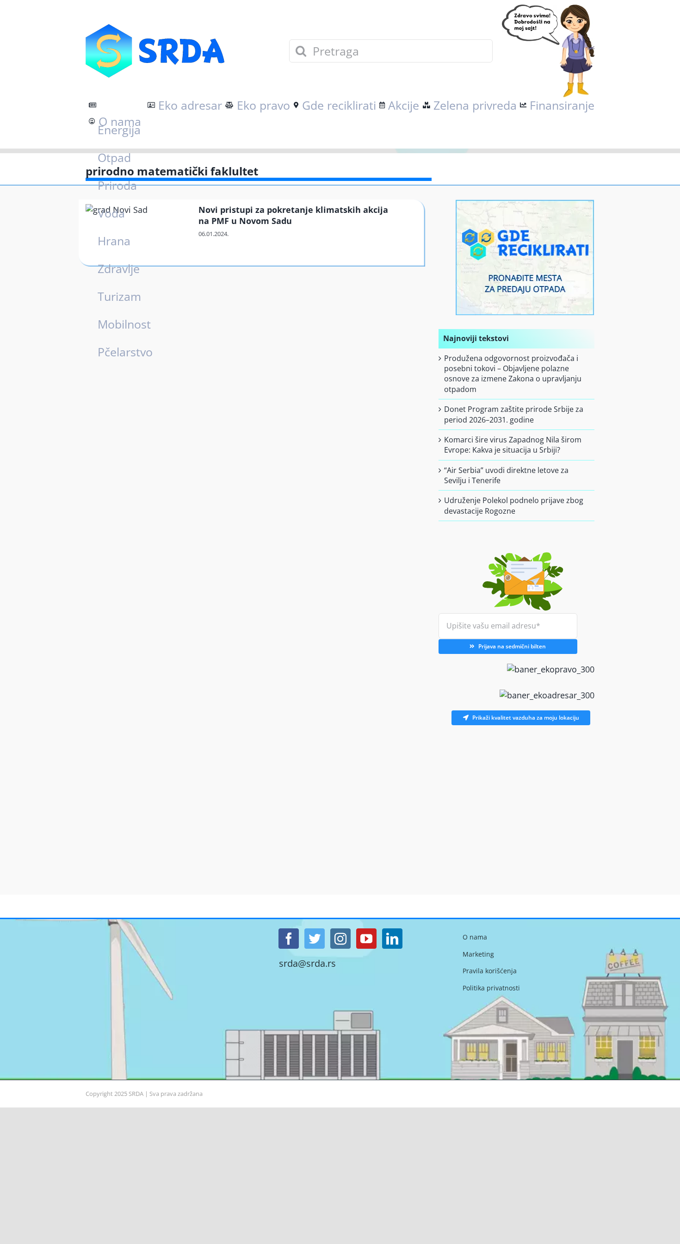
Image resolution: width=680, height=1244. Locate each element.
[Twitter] (314, 938)
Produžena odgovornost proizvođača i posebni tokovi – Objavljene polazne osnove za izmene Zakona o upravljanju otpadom (512, 373)
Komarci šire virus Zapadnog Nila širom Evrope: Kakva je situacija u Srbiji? (512, 445)
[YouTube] (366, 938)
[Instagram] (340, 938)
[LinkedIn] (392, 938)
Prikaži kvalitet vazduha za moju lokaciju (525, 718)
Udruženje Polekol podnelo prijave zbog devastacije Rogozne (513, 505)
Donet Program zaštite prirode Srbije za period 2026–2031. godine (513, 414)
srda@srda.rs (307, 963)
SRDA (136, 1093)
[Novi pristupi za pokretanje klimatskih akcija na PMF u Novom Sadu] (137, 233)
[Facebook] (288, 938)
